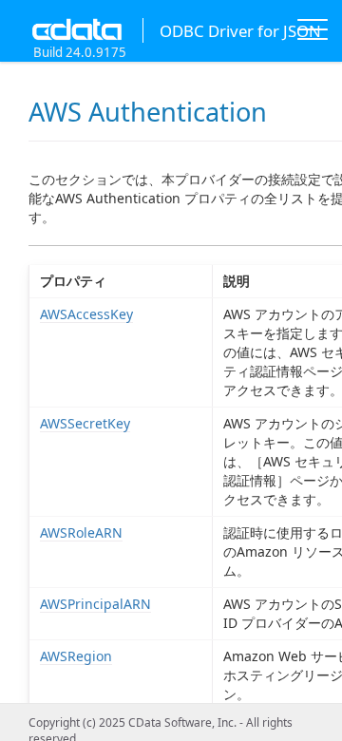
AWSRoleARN (81, 532)
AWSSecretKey (85, 423)
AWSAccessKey (86, 314)
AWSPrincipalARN (95, 604)
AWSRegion (76, 656)
